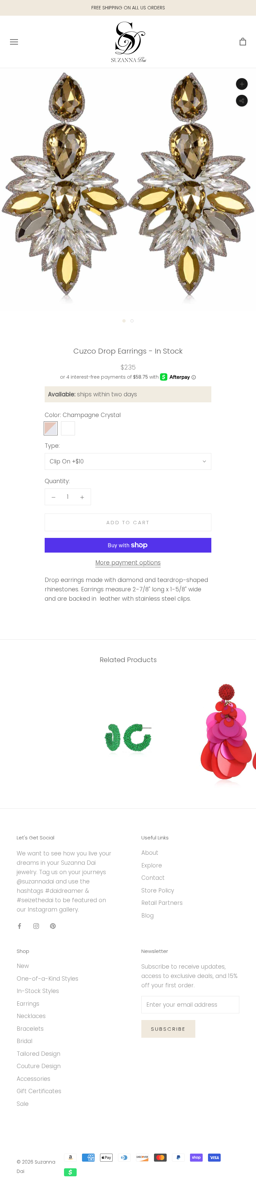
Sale (23, 1104)
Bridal (24, 1041)
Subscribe (168, 1028)
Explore (151, 865)
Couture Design (39, 1066)
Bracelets (30, 1029)
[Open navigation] (14, 42)
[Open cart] (243, 42)
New (23, 966)
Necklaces (31, 1016)
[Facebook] (19, 926)
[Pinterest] (53, 926)
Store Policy (157, 890)
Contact (153, 878)
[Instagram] (36, 926)
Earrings (28, 1004)
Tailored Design (38, 1054)
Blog (147, 916)
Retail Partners (162, 903)
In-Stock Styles (38, 991)
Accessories (33, 1079)
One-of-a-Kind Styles (47, 979)
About (149, 853)
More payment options (128, 563)
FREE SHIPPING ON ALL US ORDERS (128, 7)
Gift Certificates (39, 1091)
